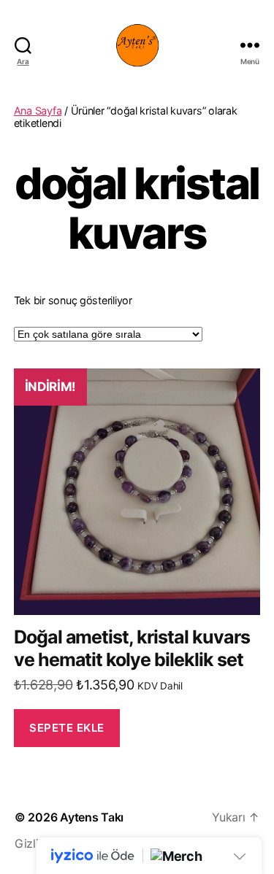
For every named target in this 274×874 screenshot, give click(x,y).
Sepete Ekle (66, 728)
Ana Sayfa (38, 110)
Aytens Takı (91, 817)
